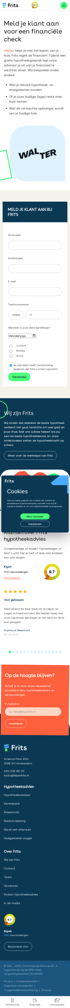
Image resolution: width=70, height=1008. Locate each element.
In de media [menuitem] (12, 903)
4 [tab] (20, 651)
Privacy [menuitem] (8, 981)
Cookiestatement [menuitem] (26, 981)
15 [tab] (60, 651)
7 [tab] (31, 651)
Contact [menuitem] (9, 868)
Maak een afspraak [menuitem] (17, 829)
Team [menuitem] (8, 877)
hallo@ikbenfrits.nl (16, 775)
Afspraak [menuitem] (35, 1004)
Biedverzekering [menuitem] (15, 821)
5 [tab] (24, 651)
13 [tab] (53, 651)
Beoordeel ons (18, 946)
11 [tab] (45, 651)
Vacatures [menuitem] (11, 885)
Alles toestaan (35, 516)
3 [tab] (17, 651)
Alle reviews (12, 578)
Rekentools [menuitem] (13, 1004)
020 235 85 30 (14, 771)
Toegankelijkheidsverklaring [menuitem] (21, 989)
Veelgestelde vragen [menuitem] (18, 838)
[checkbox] (35, 342)
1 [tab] (10, 651)
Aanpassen (35, 523)
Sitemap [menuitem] (46, 989)
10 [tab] (42, 651)
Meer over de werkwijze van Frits (30, 455)
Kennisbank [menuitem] (57, 1004)
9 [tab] (38, 651)
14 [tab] (56, 651)
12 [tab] (49, 651)
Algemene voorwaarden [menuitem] (18, 985)
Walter (9, 50)
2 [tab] (13, 651)
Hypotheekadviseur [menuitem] (17, 795)
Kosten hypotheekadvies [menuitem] (21, 894)
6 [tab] (28, 651)
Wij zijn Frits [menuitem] (12, 859)
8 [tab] (35, 651)
